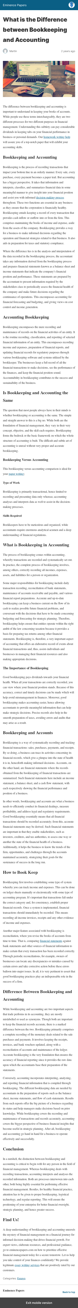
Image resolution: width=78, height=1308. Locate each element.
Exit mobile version (39, 1303)
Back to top (69, 1292)
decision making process (50, 197)
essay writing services (27, 1265)
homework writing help (57, 137)
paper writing (16, 474)
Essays (21, 1278)
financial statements (51, 941)
